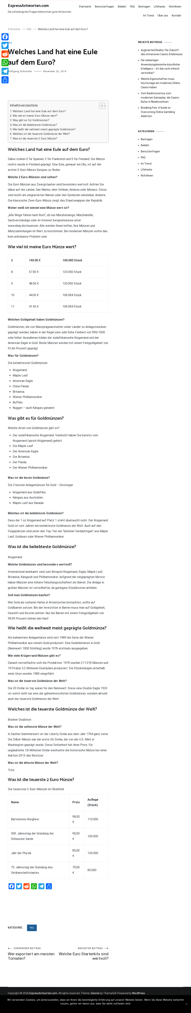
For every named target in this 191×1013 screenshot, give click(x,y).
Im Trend (148, 15)
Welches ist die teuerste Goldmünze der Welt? (41, 134)
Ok (96, 1008)
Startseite (85, 6)
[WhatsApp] (5, 62)
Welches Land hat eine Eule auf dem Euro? (39, 111)
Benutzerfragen (104, 6)
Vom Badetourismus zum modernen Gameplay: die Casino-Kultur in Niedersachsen (160, 97)
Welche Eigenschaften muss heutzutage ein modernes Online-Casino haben (161, 83)
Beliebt (122, 6)
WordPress (138, 993)
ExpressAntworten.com (28, 6)
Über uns (163, 15)
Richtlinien (175, 6)
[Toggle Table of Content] (100, 106)
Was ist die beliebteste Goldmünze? (35, 125)
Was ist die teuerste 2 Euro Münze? (35, 138)
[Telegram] (5, 71)
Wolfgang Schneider (20, 71)
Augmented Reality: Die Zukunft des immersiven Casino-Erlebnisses (162, 52)
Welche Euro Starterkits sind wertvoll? (84, 954)
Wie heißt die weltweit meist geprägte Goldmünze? (44, 129)
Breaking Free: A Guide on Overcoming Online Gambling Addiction (158, 112)
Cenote (95, 993)
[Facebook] (5, 37)
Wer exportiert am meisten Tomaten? (31, 954)
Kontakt (176, 15)
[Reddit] (5, 54)
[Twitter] (5, 45)
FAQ (132, 6)
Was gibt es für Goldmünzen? (31, 120)
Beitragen (144, 6)
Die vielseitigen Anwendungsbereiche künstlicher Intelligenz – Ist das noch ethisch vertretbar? (160, 66)
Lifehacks (159, 6)
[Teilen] (5, 80)
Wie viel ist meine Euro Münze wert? (35, 115)
